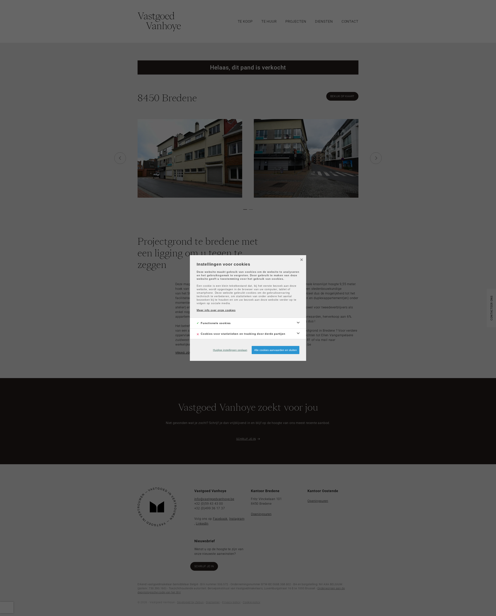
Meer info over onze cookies (216, 310)
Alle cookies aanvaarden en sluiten (275, 350)
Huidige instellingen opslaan (230, 350)
